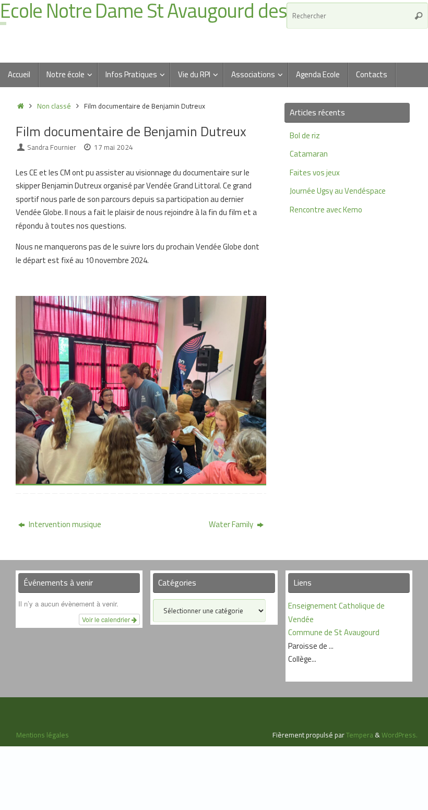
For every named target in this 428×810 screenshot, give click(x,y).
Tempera (359, 735)
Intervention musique (64, 524)
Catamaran (309, 154)
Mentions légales (42, 735)
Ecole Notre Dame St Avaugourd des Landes (174, 11)
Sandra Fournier (51, 147)
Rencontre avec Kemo (326, 210)
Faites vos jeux (315, 172)
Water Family (232, 524)
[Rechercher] (418, 16)
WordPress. (400, 735)
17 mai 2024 (113, 147)
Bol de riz (305, 135)
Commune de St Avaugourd (333, 632)
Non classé (54, 106)
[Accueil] (21, 106)
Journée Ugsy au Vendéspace (338, 191)
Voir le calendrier (107, 619)
